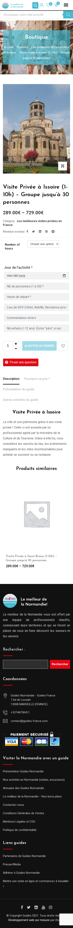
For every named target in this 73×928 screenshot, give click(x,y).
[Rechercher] (68, 14)
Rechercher (60, 664)
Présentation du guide (18, 389)
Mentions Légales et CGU (19, 821)
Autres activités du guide (20, 400)
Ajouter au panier (39, 346)
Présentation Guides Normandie (23, 771)
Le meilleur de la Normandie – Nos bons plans (32, 796)
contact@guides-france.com (29, 721)
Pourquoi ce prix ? (37, 379)
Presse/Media (12, 864)
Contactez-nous (13, 805)
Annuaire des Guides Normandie (23, 788)
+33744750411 (20, 712)
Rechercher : (14, 649)
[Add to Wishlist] (63, 346)
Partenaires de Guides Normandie (24, 856)
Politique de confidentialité (19, 830)
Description (11, 379)
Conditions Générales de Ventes (23, 813)
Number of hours (12, 246)
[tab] (11, 379)
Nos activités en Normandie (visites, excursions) (34, 779)
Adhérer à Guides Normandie (21, 872)
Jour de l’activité (18, 267)
